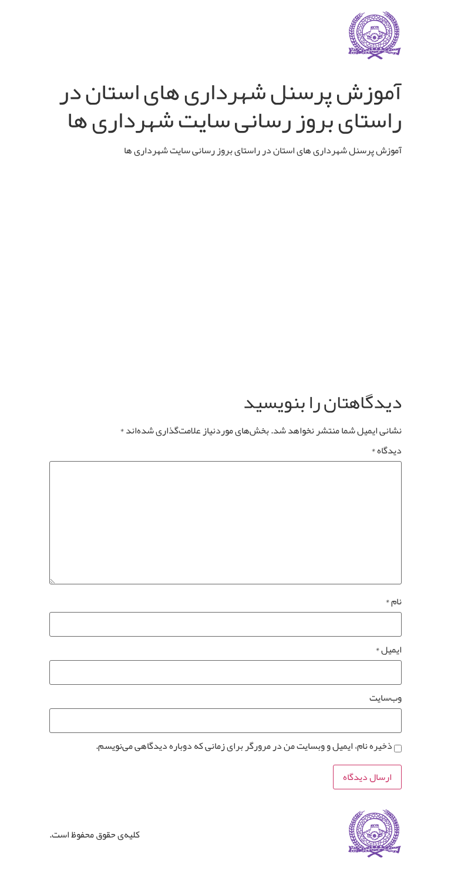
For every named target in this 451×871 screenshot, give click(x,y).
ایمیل (388, 649)
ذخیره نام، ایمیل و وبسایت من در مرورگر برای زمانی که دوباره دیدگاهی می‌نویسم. (244, 746)
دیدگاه (386, 450)
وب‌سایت (385, 697)
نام (393, 601)
